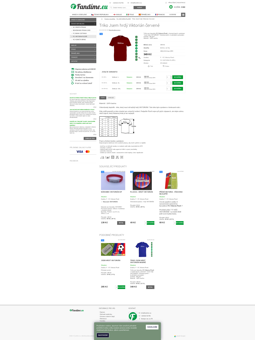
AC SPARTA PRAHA (79, 27)
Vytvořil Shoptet (180, 336)
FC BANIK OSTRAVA (80, 33)
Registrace (181, 2)
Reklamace (103, 318)
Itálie (131, 14)
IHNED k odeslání (79, 14)
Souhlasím (152, 327)
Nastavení (102, 335)
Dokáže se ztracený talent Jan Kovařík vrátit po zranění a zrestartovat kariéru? (82, 123)
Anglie (119, 14)
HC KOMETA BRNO (79, 39)
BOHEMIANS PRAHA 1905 (81, 30)
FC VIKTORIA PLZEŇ (80, 36)
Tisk (151, 66)
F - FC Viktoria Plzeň (167, 57)
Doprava (102, 312)
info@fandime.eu (146, 313)
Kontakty (102, 321)
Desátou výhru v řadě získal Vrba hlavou (83, 98)
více (94, 107)
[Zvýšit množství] (171, 76)
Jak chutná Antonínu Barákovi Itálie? (82, 110)
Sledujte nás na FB (147, 319)
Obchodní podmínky (106, 314)
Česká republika (101, 14)
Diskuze (111, 97)
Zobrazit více (90, 138)
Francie (161, 14)
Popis (103, 97)
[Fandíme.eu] (89, 6)
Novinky (73, 94)
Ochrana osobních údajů (107, 316)
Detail (121, 223)
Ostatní (172, 14)
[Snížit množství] (171, 78)
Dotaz (167, 66)
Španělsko (146, 14)
